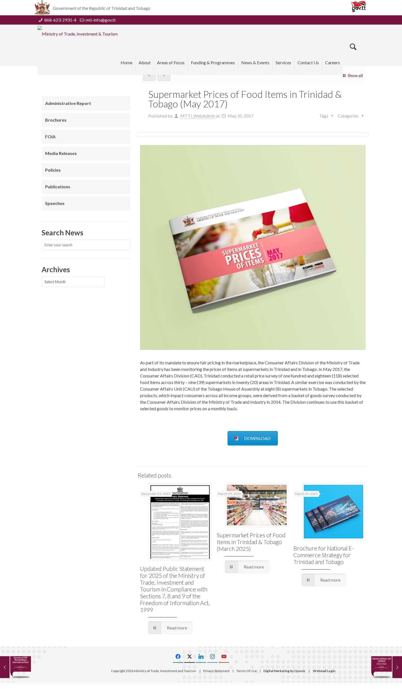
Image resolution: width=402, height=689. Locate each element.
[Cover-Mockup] (253, 247)
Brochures (55, 119)
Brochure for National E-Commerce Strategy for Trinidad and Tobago (323, 555)
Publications (57, 186)
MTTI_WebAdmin (197, 115)
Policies (53, 169)
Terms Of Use (246, 671)
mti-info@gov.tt (101, 19)
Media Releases (61, 153)
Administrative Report (68, 103)
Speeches (55, 203)
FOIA (50, 136)
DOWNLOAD (257, 438)
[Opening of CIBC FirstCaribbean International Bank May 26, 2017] (15, 667)
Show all (355, 75)
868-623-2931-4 (60, 19)
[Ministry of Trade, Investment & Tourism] (77, 33)
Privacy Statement (216, 671)
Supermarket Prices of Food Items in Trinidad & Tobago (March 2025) (251, 542)
